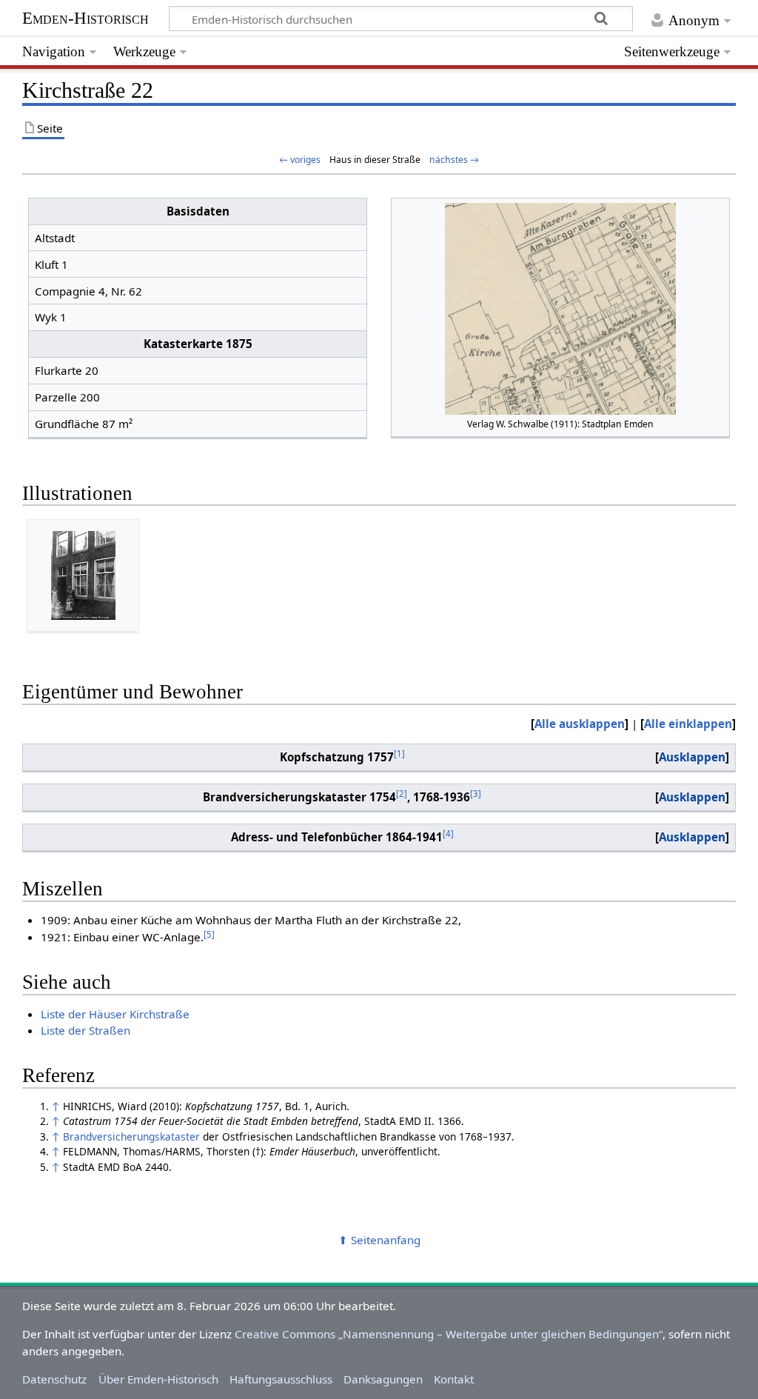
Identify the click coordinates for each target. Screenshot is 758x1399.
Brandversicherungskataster (131, 1136)
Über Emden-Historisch (158, 1379)
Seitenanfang (385, 1239)
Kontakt (454, 1379)
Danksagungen (383, 1379)
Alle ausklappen (579, 723)
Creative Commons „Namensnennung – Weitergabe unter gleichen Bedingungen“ (449, 1333)
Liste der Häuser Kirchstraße (115, 1013)
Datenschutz (54, 1379)
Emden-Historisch (85, 18)
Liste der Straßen (85, 1030)
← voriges (300, 159)
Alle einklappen (688, 723)
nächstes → (454, 159)
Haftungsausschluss (280, 1379)
